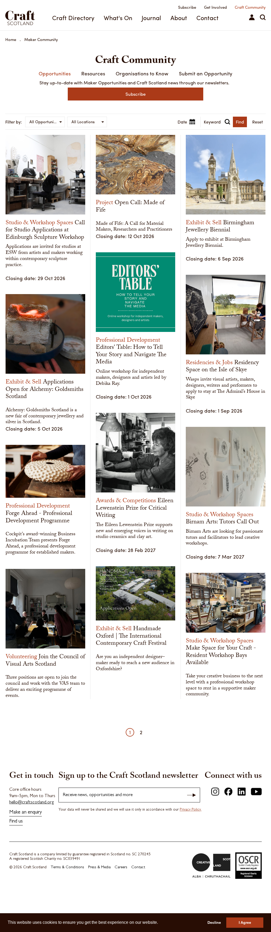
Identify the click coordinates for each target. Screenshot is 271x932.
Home (10, 39)
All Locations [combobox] (83, 122)
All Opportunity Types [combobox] (47, 122)
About (178, 17)
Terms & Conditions (67, 868)
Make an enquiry (25, 812)
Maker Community (41, 39)
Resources (93, 73)
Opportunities (55, 73)
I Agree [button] (245, 922)
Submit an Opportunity (205, 73)
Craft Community (250, 7)
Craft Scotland (25, 15)
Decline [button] (214, 922)
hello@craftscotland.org (31, 802)
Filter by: (13, 122)
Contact (207, 17)
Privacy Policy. (190, 810)
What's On (118, 17)
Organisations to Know (142, 73)
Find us (16, 821)
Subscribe (187, 7)
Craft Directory (73, 17)
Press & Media (99, 868)
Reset (257, 122)
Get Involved (215, 7)
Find (240, 122)
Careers (121, 868)
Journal (151, 17)
